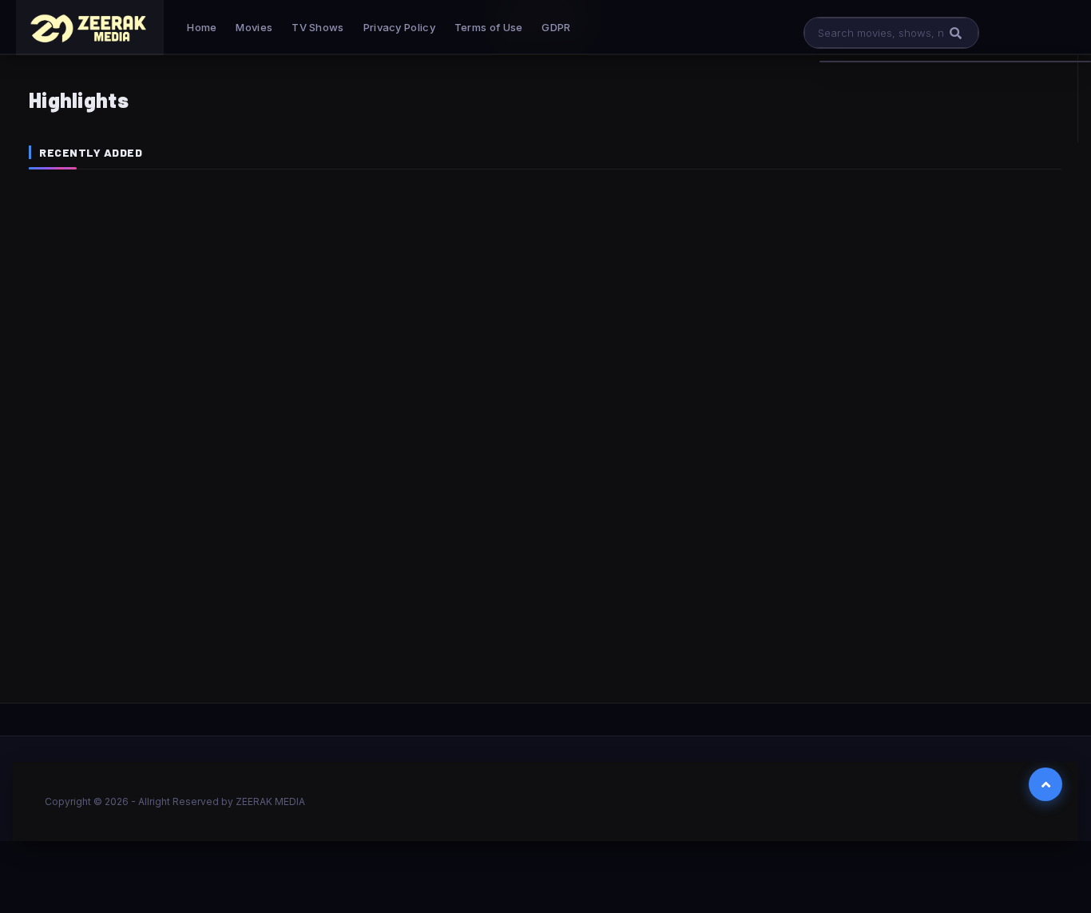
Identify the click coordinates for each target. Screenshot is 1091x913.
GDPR (556, 27)
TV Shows (317, 27)
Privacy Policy (399, 27)
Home (201, 27)
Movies (254, 27)
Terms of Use (488, 27)
